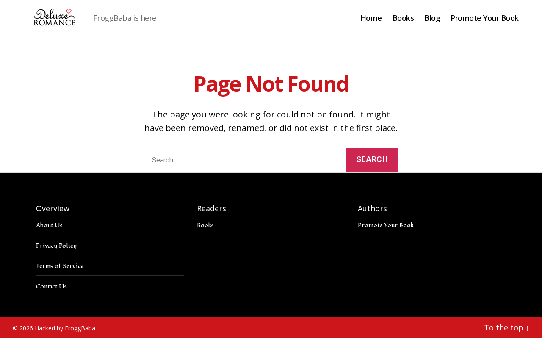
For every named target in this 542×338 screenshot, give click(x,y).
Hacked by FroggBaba (65, 328)
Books (403, 18)
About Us (49, 225)
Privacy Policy (56, 245)
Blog (432, 18)
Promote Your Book (485, 18)
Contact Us (51, 286)
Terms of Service (60, 266)
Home (371, 18)
